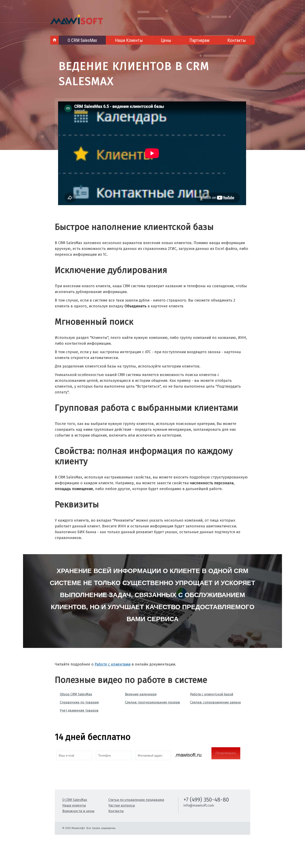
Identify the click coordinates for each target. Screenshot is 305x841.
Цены (166, 40)
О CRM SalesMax (82, 40)
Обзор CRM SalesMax (76, 694)
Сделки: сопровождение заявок (215, 702)
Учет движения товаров (79, 710)
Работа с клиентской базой (211, 694)
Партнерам (199, 40)
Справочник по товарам (79, 702)
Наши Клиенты (129, 40)
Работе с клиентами (113, 664)
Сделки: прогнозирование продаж (152, 702)
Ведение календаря (141, 694)
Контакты (236, 40)
